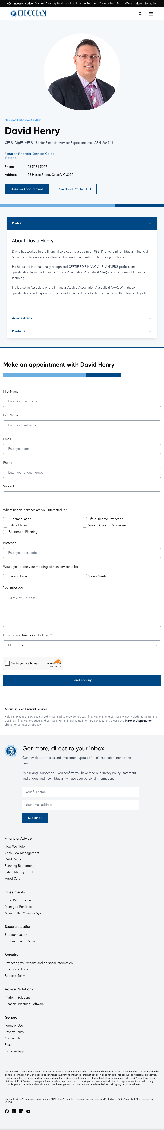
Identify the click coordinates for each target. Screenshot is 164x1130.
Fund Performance (18, 900)
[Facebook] (7, 1111)
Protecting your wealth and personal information (39, 963)
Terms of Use (14, 1025)
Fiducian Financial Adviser (23, 120)
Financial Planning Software (24, 1004)
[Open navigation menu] (152, 13)
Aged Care (12, 878)
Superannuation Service (21, 941)
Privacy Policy (14, 1032)
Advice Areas (22, 318)
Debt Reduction (16, 859)
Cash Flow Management (22, 853)
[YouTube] (28, 1111)
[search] (140, 13)
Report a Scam (15, 976)
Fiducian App (14, 1051)
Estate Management (19, 872)
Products (18, 331)
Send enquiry (82, 680)
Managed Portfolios (18, 907)
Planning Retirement (19, 866)
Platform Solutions (17, 997)
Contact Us (12, 1038)
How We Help (15, 846)
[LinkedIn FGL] (14, 1111)
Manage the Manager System (25, 913)
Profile (16, 223)
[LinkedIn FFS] (21, 1111)
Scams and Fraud (17, 969)
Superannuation (16, 935)
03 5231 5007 (37, 167)
